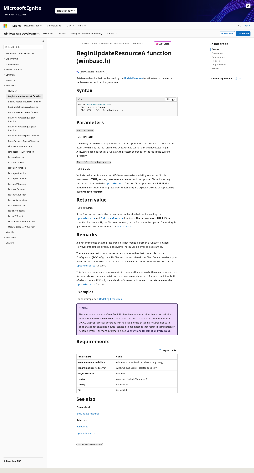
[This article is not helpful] (240, 78)
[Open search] (239, 25)
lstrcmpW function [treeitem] (17, 184)
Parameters (217, 53)
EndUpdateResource (112, 218)
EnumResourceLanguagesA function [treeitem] (21, 119)
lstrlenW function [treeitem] (16, 216)
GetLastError (124, 226)
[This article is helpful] (236, 78)
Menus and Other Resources (115, 43)
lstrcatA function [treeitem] (16, 157)
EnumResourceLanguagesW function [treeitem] (22, 128)
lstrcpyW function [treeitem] (17, 205)
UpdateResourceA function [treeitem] (21, 221)
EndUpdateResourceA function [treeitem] (23, 107)
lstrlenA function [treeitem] (16, 210)
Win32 (87, 43)
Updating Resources (110, 299)
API (95, 43)
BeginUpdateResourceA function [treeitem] (24, 96)
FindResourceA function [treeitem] (20, 146)
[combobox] (23, 47)
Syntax (215, 49)
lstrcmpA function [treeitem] (17, 167)
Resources (82, 426)
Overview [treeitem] (12, 91)
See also (216, 68)
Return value (218, 57)
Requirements (219, 64)
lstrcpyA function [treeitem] (16, 189)
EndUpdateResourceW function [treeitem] (23, 112)
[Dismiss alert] (248, 6)
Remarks (216, 60)
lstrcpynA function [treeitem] (17, 194)
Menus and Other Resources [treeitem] (20, 53)
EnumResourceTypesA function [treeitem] (23, 135)
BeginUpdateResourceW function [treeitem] (24, 101)
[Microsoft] (5, 26)
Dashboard (243, 33)
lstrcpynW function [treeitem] (17, 200)
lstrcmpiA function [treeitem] (17, 173)
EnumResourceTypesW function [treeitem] (24, 141)
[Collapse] (43, 41)
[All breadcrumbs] (79, 43)
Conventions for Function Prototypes (148, 330)
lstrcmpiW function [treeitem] (17, 178)
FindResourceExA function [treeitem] (21, 151)
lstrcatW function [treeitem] (16, 162)
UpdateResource (133, 78)
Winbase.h (138, 43)
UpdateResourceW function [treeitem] (21, 226)
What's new (227, 33)
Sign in (247, 25)
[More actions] (175, 43)
